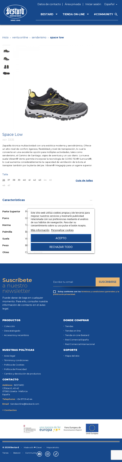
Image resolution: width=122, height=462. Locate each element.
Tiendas (69, 326)
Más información (40, 230)
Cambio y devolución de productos (22, 373)
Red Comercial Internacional (80, 344)
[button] (84, 180)
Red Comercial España (77, 339)
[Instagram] (47, 454)
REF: (4, 140)
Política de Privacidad (15, 369)
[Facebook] (39, 454)
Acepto (61, 238)
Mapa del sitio (72, 355)
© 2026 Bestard (10, 447)
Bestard (16, 453)
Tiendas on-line (73, 330)
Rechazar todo (61, 247)
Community (31, 453)
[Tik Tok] (55, 454)
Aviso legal (9, 355)
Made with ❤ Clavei (33, 447)
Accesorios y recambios (16, 335)
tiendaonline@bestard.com (24, 404)
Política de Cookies (14, 364)
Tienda (5, 453)
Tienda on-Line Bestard (77, 335)
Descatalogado (12, 330)
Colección (9, 326)
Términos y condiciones (16, 360)
